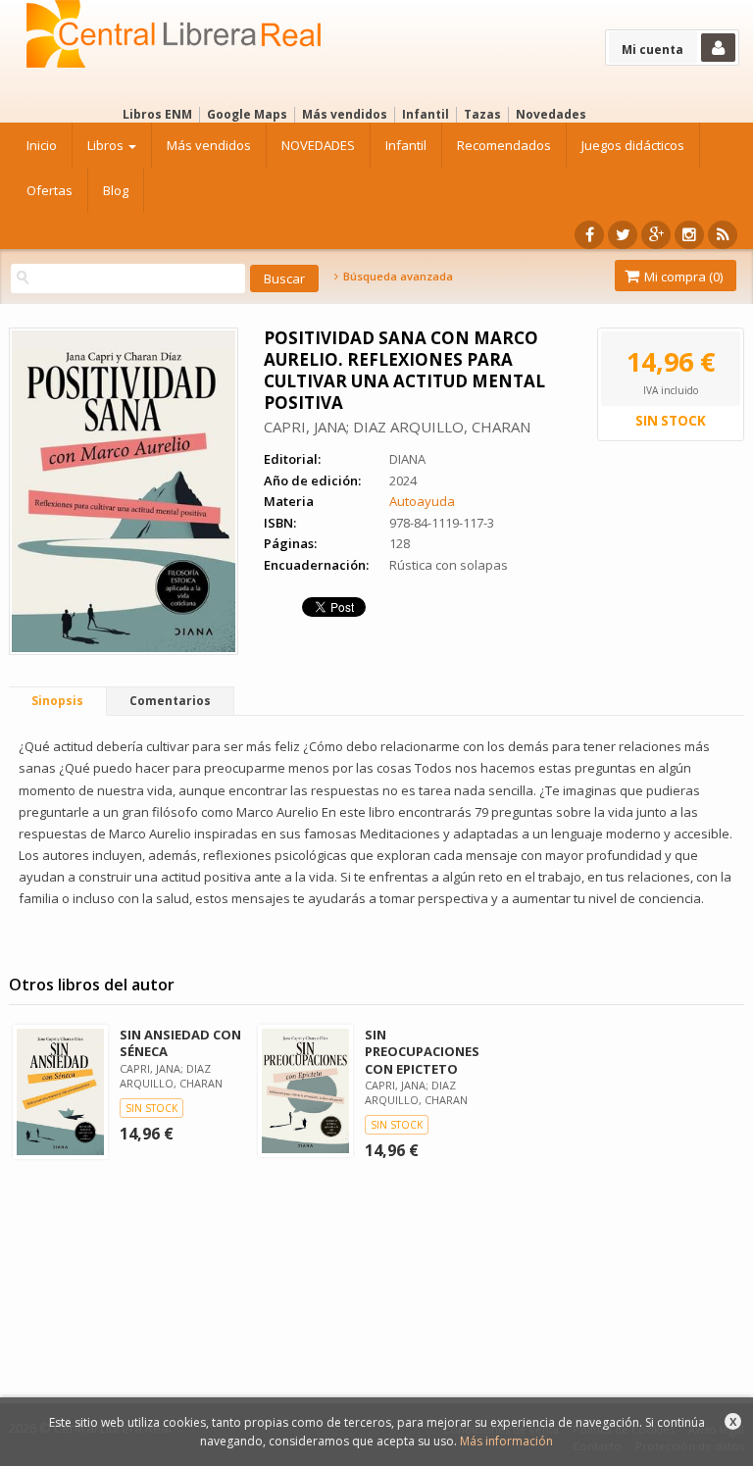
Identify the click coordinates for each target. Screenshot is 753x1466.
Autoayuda (422, 501)
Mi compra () (682, 276)
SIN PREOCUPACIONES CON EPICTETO (422, 1051)
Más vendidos (344, 114)
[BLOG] (722, 235)
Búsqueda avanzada (396, 276)
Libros (106, 145)
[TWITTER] (622, 235)
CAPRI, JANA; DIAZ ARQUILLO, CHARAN (397, 426)
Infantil (425, 114)
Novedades (551, 114)
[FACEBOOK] (589, 235)
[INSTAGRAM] (689, 235)
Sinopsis (57, 700)
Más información (506, 1441)
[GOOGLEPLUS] (656, 235)
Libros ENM (157, 114)
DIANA (407, 459)
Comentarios (170, 700)
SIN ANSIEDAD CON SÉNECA (180, 1043)
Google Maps (247, 114)
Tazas (482, 114)
